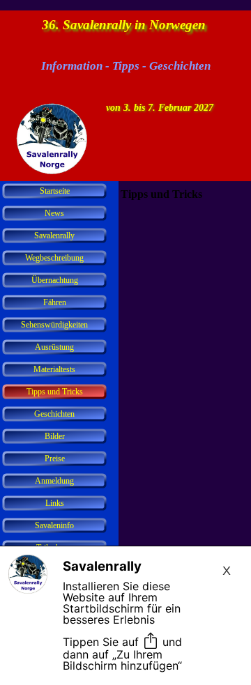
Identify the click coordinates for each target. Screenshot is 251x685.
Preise (55, 458)
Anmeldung (54, 481)
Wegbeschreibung (54, 258)
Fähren (54, 302)
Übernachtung (54, 280)
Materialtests (54, 369)
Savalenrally (54, 235)
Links (54, 503)
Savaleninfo (54, 525)
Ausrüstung (54, 347)
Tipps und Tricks (54, 392)
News (54, 213)
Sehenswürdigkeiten (54, 325)
